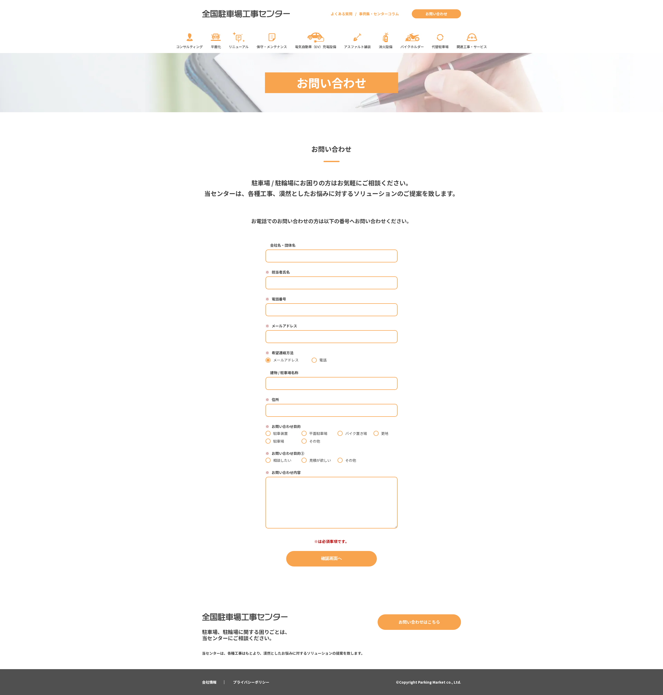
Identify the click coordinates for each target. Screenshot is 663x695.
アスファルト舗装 (357, 46)
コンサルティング (189, 46)
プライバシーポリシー (251, 682)
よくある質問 (341, 13)
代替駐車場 (440, 46)
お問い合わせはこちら (419, 622)
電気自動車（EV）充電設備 (315, 46)
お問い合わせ (436, 13)
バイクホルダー (412, 46)
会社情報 (209, 682)
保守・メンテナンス (272, 46)
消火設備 (385, 46)
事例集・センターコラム (379, 13)
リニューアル (239, 46)
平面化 (216, 46)
